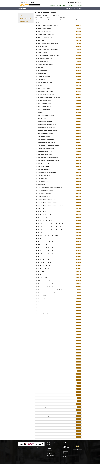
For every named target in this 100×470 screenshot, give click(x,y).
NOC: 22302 (79, 97)
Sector (48, 17)
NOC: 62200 (78, 85)
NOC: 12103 (79, 382)
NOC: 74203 (79, 404)
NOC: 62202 (78, 175)
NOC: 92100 (79, 331)
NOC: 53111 (79, 401)
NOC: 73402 (79, 391)
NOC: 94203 (79, 142)
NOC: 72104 (79, 259)
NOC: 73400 (79, 199)
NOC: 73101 (79, 398)
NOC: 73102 (79, 130)
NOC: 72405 (79, 253)
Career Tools (52, 5)
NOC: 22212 (79, 121)
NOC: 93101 (79, 334)
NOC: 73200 (79, 304)
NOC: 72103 (79, 103)
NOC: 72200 (79, 145)
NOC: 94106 (79, 367)
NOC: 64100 (79, 187)
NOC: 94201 (79, 262)
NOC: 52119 (79, 157)
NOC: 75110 (79, 100)
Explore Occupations (23, 17)
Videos (64, 449)
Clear (76, 19)
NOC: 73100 (79, 82)
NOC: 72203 (79, 250)
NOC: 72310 (79, 178)
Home (21, 15)
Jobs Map (49, 448)
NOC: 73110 (79, 370)
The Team (64, 453)
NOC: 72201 (79, 217)
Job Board (49, 446)
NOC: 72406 (79, 154)
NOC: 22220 (78, 232)
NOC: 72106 (79, 325)
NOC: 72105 (79, 244)
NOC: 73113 (79, 169)
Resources (64, 5)
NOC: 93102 (79, 337)
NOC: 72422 (79, 139)
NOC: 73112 (79, 289)
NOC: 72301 (79, 385)
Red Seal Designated (39, 17)
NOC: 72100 (79, 181)
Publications (58, 5)
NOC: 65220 (78, 208)
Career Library (49, 450)
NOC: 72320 (79, 76)
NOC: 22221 (79, 223)
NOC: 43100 (79, 136)
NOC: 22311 (79, 151)
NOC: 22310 (79, 355)
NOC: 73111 (79, 43)
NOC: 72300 (79, 301)
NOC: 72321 (79, 160)
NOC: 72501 (79, 434)
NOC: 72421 (79, 37)
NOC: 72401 (79, 31)
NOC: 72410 (79, 34)
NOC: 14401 (79, 295)
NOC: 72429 (79, 256)
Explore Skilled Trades (24, 21)
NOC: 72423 (79, 268)
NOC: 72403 (79, 343)
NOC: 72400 (79, 109)
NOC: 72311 (79, 79)
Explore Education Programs (25, 20)
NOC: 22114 (79, 40)
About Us (75, 5)
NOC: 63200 (79, 46)
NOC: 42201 (79, 88)
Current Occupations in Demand (25, 18)
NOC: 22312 (79, 241)
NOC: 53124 (79, 280)
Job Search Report (50, 455)
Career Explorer (50, 451)
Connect (80, 5)
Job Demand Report (51, 453)
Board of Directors (66, 454)
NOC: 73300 (79, 419)
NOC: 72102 (79, 322)
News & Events (70, 5)
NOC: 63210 (79, 184)
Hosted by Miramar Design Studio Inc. (77, 448)
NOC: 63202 (79, 67)
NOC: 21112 (79, 28)
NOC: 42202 (79, 25)
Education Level (62, 17)
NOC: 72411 (79, 49)
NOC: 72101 (79, 118)
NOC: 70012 (79, 163)
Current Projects (66, 447)
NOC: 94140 (79, 328)
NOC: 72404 (79, 94)
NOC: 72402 (79, 349)
